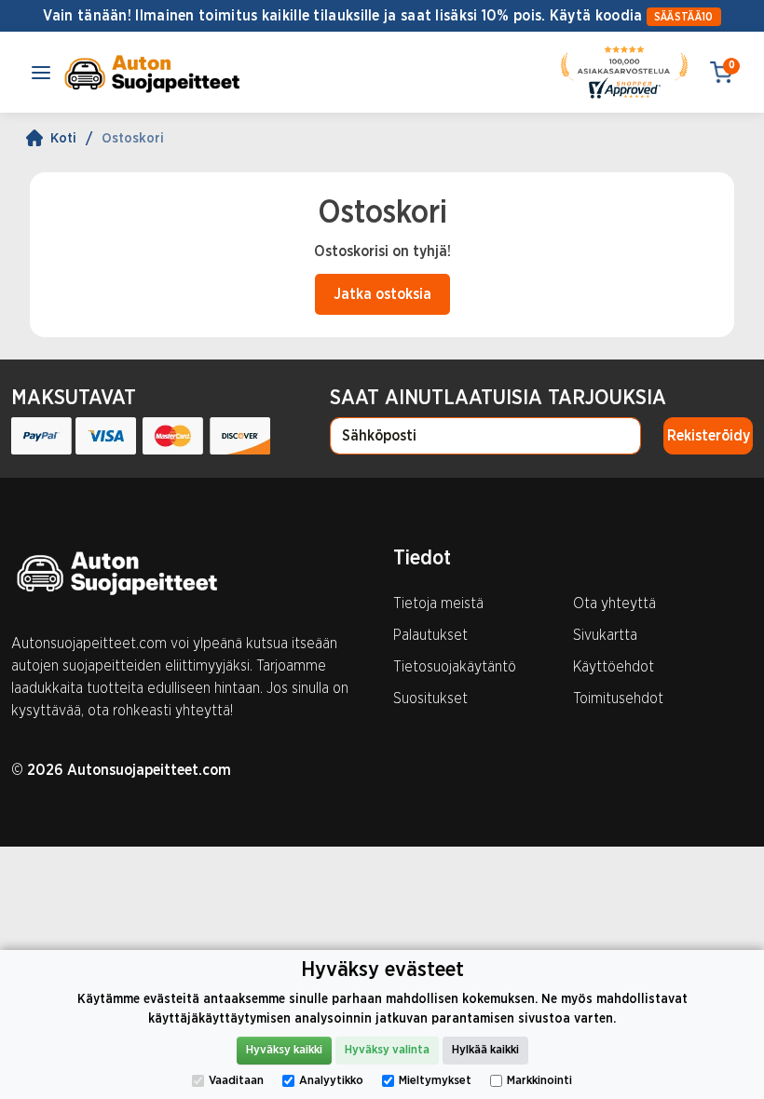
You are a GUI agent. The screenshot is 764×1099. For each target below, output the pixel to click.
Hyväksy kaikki (284, 1050)
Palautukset (430, 635)
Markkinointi (539, 1081)
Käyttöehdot (613, 666)
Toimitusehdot (618, 698)
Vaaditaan (236, 1081)
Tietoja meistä (438, 603)
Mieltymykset (435, 1081)
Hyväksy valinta (387, 1050)
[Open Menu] (41, 72)
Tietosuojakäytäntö (454, 666)
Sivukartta (605, 635)
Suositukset (430, 698)
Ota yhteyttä (614, 603)
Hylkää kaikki (485, 1050)
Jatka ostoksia (382, 294)
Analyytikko (331, 1081)
